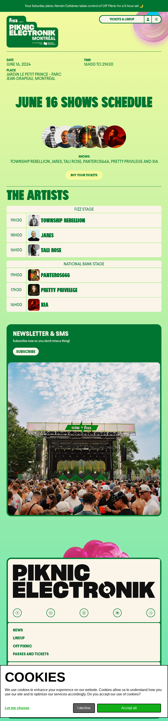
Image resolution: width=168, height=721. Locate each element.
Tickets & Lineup (122, 19)
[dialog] (84, 691)
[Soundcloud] (150, 612)
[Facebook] (17, 612)
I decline (84, 708)
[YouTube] (117, 612)
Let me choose (17, 708)
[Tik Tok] (84, 612)
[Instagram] (50, 612)
